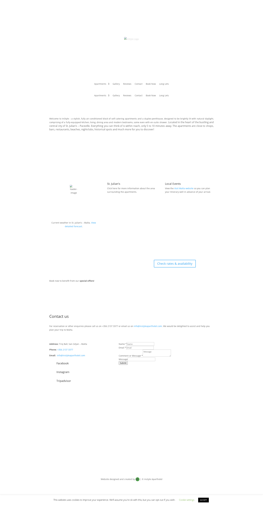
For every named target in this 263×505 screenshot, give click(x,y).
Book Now (151, 84)
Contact (138, 84)
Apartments (100, 84)
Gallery (116, 84)
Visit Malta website (183, 188)
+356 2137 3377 (65, 349)
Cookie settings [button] (186, 499)
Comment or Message (131, 355)
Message (123, 359)
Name (123, 344)
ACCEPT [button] (203, 500)
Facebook (62, 363)
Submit (123, 363)
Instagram (62, 372)
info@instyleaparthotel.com (148, 326)
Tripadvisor (63, 381)
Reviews (127, 84)
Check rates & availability (174, 264)
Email (122, 347)
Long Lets (164, 84)
